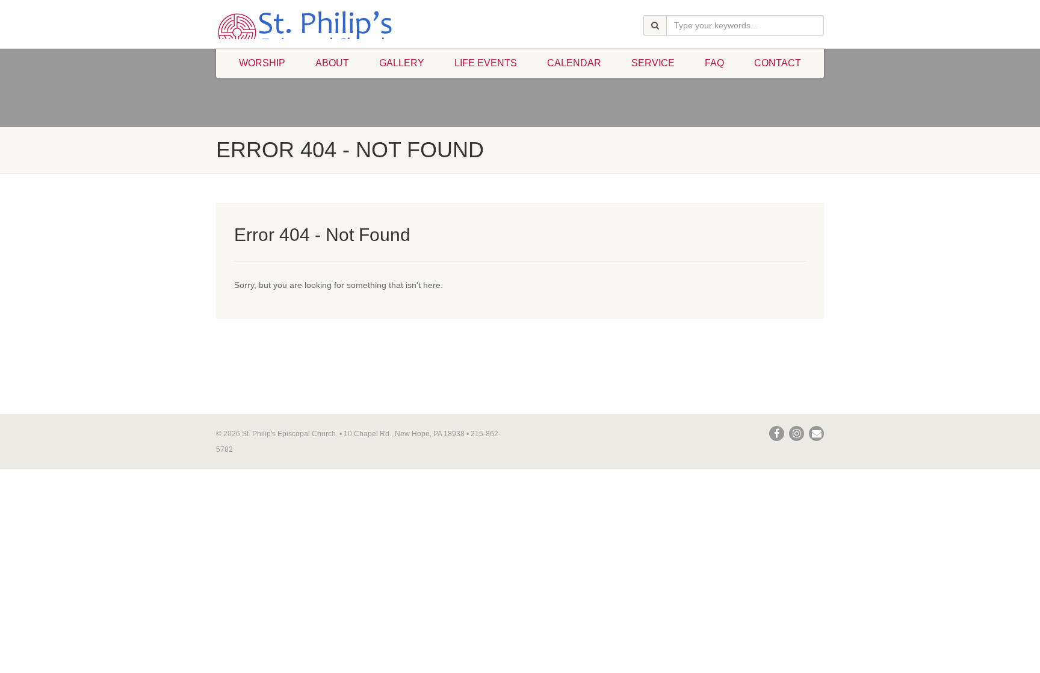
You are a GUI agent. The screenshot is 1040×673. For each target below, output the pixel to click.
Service (653, 63)
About (332, 63)
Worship (262, 63)
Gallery (401, 63)
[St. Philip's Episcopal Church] (311, 32)
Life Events (485, 63)
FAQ (714, 63)
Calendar (574, 63)
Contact (777, 63)
